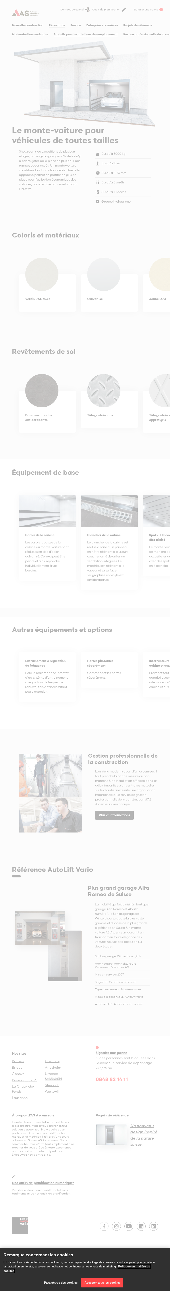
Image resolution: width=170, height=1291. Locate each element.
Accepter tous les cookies (102, 1282)
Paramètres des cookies (60, 1282)
